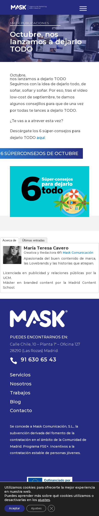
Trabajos (20, 393)
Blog (15, 402)
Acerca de (9, 240)
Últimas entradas (33, 240)
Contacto (21, 410)
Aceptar (14, 508)
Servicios (20, 375)
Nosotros (21, 384)
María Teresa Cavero (46, 248)
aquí (41, 137)
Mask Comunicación (78, 252)
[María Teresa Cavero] (12, 260)
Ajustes (36, 508)
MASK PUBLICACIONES (29, 23)
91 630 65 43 (38, 359)
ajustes (44, 500)
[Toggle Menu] (83, 8)
